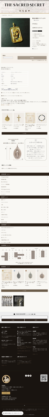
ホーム (4, 409)
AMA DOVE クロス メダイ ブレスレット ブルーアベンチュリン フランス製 (41, 125)
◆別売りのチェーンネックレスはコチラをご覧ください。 (12, 95)
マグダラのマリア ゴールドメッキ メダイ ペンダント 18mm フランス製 (7, 125)
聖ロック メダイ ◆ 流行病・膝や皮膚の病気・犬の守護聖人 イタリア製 (18, 282)
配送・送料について (17, 409)
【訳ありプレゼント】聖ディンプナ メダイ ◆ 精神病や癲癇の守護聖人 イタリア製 (30, 125)
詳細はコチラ (4, 347)
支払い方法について (9, 409)
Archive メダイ (10, 15)
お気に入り (35, 48)
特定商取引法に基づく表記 (42, 60)
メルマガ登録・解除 (26, 410)
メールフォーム (25, 360)
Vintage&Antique (4, 15)
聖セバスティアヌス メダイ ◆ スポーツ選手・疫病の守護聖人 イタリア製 (30, 282)
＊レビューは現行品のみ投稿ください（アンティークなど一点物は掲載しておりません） (39, 44)
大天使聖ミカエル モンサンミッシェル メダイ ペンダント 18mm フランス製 (42, 282)
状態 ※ (2, 83)
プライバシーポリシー (41, 409)
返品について (34, 60)
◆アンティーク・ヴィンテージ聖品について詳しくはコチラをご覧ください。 (15, 92)
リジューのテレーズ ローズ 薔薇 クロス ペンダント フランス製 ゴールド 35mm (19, 125)
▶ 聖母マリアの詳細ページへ (6, 104)
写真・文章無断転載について (17, 410)
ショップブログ (33, 410)
